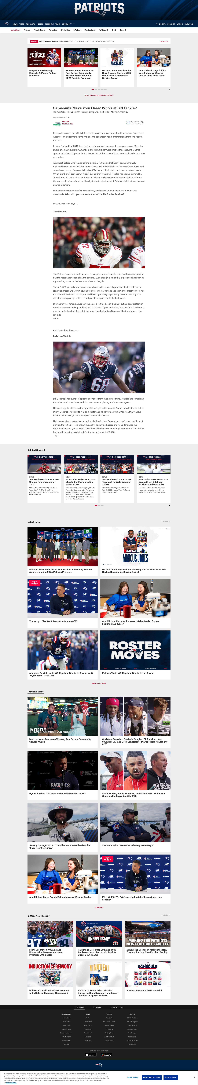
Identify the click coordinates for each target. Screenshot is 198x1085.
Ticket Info (109, 1018)
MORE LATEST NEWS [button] (99, 683)
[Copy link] (141, 122)
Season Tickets (109, 1025)
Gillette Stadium (109, 1036)
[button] (92, 89)
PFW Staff (65, 121)
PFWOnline (65, 123)
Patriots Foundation (66, 1033)
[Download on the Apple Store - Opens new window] (90, 1055)
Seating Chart (109, 1033)
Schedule (88, 1036)
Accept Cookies (170, 1077)
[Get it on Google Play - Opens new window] (106, 1056)
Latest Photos (66, 1029)
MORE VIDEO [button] (99, 907)
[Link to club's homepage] (6, 23)
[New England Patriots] (99, 1065)
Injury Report (88, 1025)
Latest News (66, 1018)
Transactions (88, 1033)
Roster (88, 1018)
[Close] (194, 1077)
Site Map (66, 1044)
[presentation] (169, 90)
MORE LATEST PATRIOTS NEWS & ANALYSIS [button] (99, 95)
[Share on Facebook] (128, 124)
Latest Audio (66, 1025)
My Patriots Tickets (109, 1021)
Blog (71, 123)
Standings (88, 1040)
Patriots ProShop (132, 1018)
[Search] (157, 23)
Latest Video (66, 1021)
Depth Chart (88, 1021)
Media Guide (132, 1036)
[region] (99, 1077)
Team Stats (87, 1029)
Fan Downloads (132, 1029)
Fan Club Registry (132, 1021)
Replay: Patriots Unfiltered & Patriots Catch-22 (56, 41)
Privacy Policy (11, 1083)
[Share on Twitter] (132, 124)
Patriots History (66, 1036)
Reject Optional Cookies (151, 1077)
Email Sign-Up (132, 1025)
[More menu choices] (74, 24)
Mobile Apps (132, 1033)
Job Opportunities (132, 1040)
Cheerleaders (66, 1040)
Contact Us (132, 1044)
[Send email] (137, 124)
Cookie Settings (132, 1077)
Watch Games (109, 1040)
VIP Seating (109, 1029)
